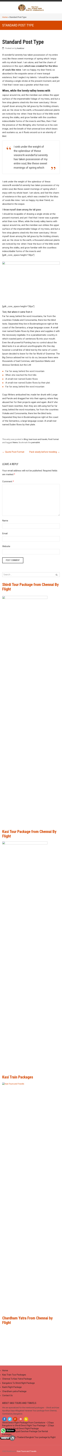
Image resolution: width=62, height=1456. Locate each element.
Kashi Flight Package (12, 1387)
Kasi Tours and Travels (26, 1451)
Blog (26, 439)
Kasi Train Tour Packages (14, 1375)
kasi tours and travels (38, 439)
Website (6, 546)
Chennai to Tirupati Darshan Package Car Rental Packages (25, 1433)
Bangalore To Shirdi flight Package (18, 1383)
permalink (35, 442)
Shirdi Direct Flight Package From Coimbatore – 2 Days (28, 1422)
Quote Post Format (13, 452)
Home (5, 17)
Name (5, 520)
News (15, 442)
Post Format (53, 439)
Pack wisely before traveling (44, 452)
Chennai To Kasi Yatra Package (17, 1379)
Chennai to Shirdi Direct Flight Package (20, 1428)
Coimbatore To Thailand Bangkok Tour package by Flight (29, 1437)
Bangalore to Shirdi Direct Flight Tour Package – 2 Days (28, 1425)
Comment (8, 481)
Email (5, 533)
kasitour (20, 48)
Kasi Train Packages (17, 1077)
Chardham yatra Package (14, 1391)
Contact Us (7, 1395)
